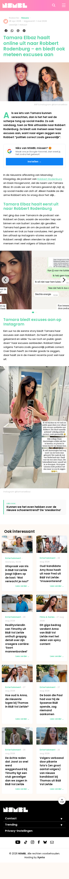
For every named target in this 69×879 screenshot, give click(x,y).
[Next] (63, 280)
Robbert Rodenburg (49, 179)
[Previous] (5, 280)
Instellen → (34, 161)
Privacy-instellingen (18, 831)
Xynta (41, 857)
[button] (59, 818)
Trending (11, 825)
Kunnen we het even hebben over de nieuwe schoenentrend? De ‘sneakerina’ (34, 508)
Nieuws (25, 17)
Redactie (14, 17)
